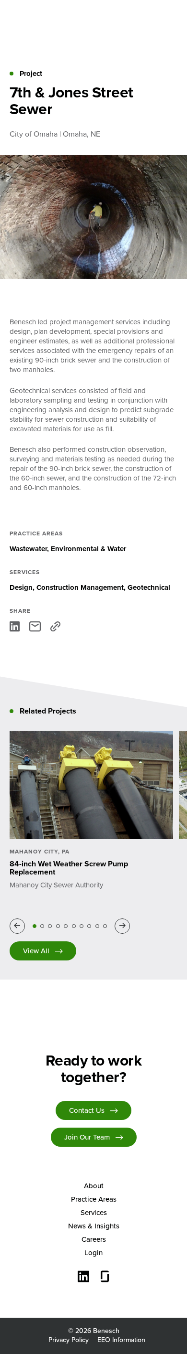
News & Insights (93, 1226)
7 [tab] (81, 926)
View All (36, 951)
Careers (94, 1239)
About (94, 1186)
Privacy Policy (68, 1340)
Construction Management (80, 587)
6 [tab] (74, 926)
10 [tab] (105, 926)
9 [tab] (97, 926)
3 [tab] (50, 926)
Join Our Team (87, 1137)
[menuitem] (94, 1186)
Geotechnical (149, 587)
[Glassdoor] (105, 1277)
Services (94, 1212)
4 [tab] (58, 926)
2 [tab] (42, 926)
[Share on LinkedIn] (15, 626)
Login (93, 1252)
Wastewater (28, 549)
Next (124, 925)
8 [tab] (89, 926)
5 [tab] (66, 926)
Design (21, 587)
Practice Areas (94, 1199)
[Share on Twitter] (35, 626)
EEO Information (121, 1340)
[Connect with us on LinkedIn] (83, 1277)
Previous (19, 925)
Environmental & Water (88, 549)
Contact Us (87, 1110)
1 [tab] (34, 926)
